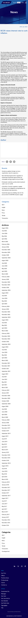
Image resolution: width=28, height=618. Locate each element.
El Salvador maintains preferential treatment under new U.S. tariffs (13, 183)
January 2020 (5, 422)
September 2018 (6, 463)
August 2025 (5, 260)
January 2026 (5, 247)
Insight (3, 207)
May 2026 (4, 236)
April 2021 (4, 384)
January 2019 (5, 452)
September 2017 (6, 495)
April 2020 (4, 414)
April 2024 (4, 303)
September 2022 (6, 344)
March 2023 (5, 330)
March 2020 (5, 417)
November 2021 (6, 366)
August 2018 (5, 466)
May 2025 (4, 268)
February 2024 (5, 306)
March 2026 (5, 241)
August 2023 (5, 320)
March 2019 (5, 449)
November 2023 (6, 314)
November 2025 (6, 252)
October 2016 (5, 525)
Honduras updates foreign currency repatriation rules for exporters (11, 172)
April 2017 (4, 509)
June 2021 (4, 379)
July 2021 (4, 376)
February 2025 (5, 276)
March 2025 (5, 274)
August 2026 (5, 228)
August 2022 (5, 347)
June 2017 (4, 503)
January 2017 (5, 517)
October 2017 (5, 493)
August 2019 (5, 436)
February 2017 (5, 514)
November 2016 (6, 522)
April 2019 (4, 447)
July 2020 (4, 409)
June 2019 (4, 441)
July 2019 (4, 439)
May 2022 (4, 355)
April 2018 (4, 476)
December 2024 (6, 282)
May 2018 (4, 474)
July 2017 (4, 501)
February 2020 (5, 420)
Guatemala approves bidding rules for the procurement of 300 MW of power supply (12, 193)
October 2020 (5, 401)
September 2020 (6, 403)
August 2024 (5, 293)
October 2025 (5, 255)
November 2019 (6, 428)
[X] (18, 566)
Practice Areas (5, 578)
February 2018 (5, 482)
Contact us (4, 585)
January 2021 (5, 393)
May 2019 (4, 444)
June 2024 (4, 298)
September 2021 (6, 371)
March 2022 (5, 360)
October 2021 (5, 368)
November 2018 (6, 457)
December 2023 (6, 312)
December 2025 (6, 249)
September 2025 (6, 257)
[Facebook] (25, 566)
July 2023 (4, 322)
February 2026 (5, 244)
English (18, 2)
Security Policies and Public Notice (14, 611)
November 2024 (6, 285)
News (3, 210)
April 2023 (4, 328)
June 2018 (4, 471)
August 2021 (5, 374)
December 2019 (6, 425)
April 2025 (4, 271)
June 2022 (4, 352)
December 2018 (6, 455)
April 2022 (4, 357)
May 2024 (4, 301)
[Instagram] (22, 566)
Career (3, 582)
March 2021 (5, 387)
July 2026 (4, 230)
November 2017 (6, 490)
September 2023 (6, 317)
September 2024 (6, 290)
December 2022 (6, 336)
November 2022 (6, 339)
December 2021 (6, 363)
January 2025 (5, 279)
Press (3, 213)
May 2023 (4, 325)
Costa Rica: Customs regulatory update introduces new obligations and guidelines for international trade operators (13, 188)
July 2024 (4, 295)
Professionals (4, 580)
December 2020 (6, 395)
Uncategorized (5, 551)
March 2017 (5, 512)
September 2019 (6, 433)
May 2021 (4, 382)
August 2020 (5, 406)
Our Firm (3, 573)
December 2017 (6, 487)
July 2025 (4, 263)
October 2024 (5, 287)
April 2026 (4, 239)
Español (14, 2)
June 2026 (4, 233)
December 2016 (6, 520)
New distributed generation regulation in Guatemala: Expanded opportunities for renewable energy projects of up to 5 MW (12, 177)
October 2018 (5, 460)
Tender (3, 215)
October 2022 (5, 341)
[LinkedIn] (14, 566)
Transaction (5, 218)
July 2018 (4, 468)
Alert (3, 204)
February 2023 (5, 333)
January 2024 (5, 309)
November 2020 (6, 398)
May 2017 (4, 506)
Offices (3, 575)
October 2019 (5, 430)
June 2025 (4, 266)
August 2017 (5, 498)
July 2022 (4, 349)
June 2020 (4, 412)
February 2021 (5, 390)
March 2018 (5, 479)
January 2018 (5, 484)
